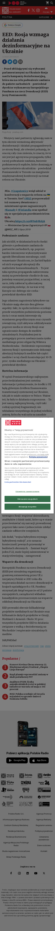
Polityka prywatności (38, 457)
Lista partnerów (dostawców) (18, 482)
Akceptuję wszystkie (28, 506)
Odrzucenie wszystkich (27, 499)
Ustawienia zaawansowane (27, 491)
